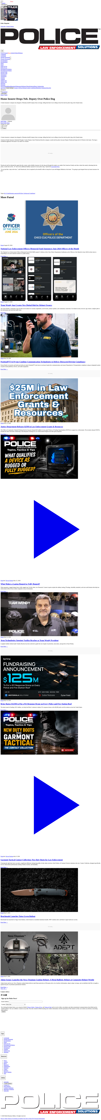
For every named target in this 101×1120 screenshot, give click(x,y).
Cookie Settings (9, 88)
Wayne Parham (9, 580)
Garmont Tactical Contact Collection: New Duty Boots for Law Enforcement (32, 860)
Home (2, 95)
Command (3, 54)
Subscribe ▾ (4, 4)
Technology (4, 75)
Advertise (3, 88)
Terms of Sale (18, 1118)
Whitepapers (18, 86)
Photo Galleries (38, 86)
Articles (15, 1)
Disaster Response (5, 57)
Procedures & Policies (6, 69)
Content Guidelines (31, 88)
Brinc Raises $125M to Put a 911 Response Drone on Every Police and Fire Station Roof (36, 704)
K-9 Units (6, 193)
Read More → (4, 256)
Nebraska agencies (14, 193)
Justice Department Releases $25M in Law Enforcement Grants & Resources (32, 427)
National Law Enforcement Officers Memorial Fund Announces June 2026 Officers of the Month (40, 249)
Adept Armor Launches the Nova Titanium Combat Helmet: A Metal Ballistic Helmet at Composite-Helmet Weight (47, 980)
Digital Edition (10, 26)
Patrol (2, 63)
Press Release (23, 88)
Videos (19, 1)
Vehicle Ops (4, 80)
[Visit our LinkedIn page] (4, 995)
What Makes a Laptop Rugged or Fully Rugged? (20, 584)
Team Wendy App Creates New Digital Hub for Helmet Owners (26, 305)
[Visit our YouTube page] (6, 995)
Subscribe (3, 26)
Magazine (12, 86)
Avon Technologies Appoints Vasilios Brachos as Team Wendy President (29, 640)
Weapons (3, 83)
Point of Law (4, 66)
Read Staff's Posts (5, 123)
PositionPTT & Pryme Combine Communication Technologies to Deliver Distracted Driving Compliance (43, 362)
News (11, 1)
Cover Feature (6, 1)
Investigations (4, 60)
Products (32, 86)
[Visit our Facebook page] (1, 995)
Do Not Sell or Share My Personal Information (33, 1118)
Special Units (4, 72)
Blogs (8, 86)
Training (3, 77)
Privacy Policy (4, 1118)
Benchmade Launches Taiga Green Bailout (18, 916)
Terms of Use (11, 1118)
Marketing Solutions (41, 88)
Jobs (43, 86)
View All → (4, 988)
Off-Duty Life (22, 193)
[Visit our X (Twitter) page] (3, 995)
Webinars (23, 1)
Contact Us (17, 88)
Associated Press (55, 166)
